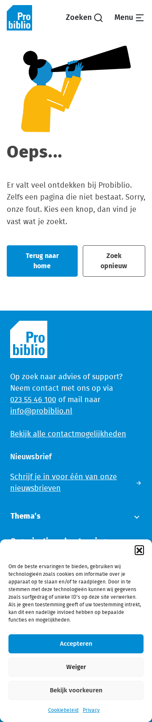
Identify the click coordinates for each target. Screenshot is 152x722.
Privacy (91, 710)
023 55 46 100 (33, 400)
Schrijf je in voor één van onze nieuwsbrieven (63, 482)
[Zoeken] (84, 18)
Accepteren (76, 644)
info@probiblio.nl (41, 411)
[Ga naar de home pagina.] (19, 18)
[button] (139, 550)
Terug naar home (42, 261)
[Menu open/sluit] (129, 18)
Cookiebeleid (63, 710)
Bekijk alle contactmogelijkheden (68, 434)
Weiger (76, 667)
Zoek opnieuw (113, 261)
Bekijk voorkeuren (76, 690)
